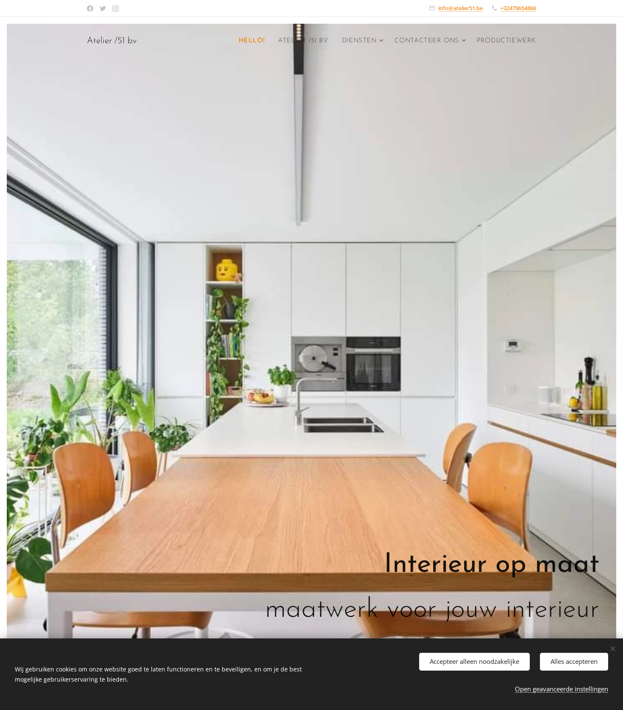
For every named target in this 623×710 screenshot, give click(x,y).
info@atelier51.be (460, 8)
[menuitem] (254, 41)
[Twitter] (102, 8)
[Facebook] (90, 8)
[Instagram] (115, 8)
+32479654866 (518, 8)
